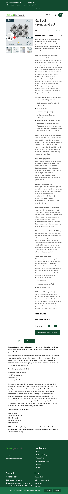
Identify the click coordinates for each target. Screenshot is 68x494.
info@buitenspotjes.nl (14, 2)
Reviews (29, 341)
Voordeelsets (40, 458)
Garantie (38, 486)
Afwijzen (57, 490)
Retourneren (39, 483)
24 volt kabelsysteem (42, 461)
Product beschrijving (14, 341)
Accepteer (48, 490)
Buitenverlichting (41, 455)
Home (38, 452)
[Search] (55, 15)
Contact (38, 464)
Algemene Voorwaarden (42, 480)
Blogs (38, 467)
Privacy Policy (39, 477)
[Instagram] (39, 8)
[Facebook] (37, 8)
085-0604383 (31, 2)
